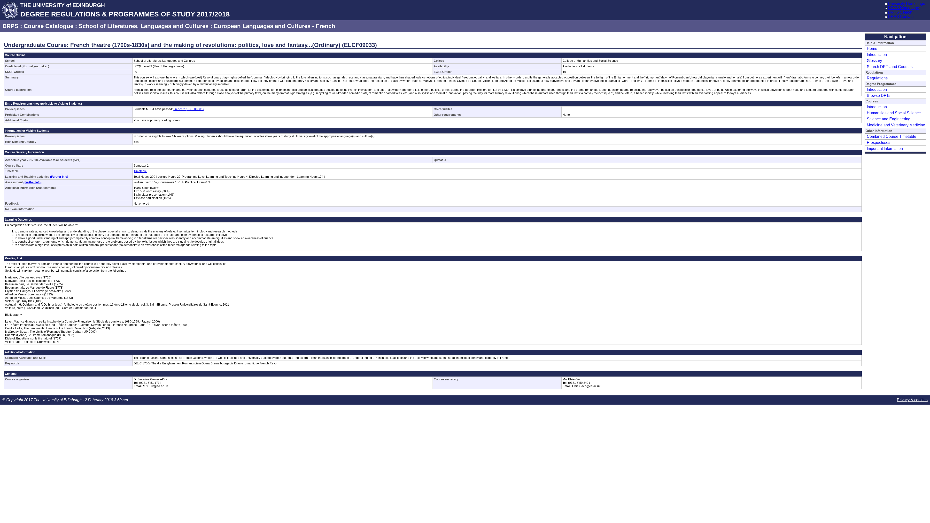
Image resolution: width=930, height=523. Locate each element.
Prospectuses (878, 142)
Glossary (874, 61)
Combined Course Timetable (891, 136)
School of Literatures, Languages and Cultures (144, 26)
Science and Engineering (888, 119)
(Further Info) (59, 176)
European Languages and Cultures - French (274, 26)
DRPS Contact (900, 17)
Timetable (140, 171)
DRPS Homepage (903, 8)
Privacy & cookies (912, 400)
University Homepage (906, 3)
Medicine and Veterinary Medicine (896, 125)
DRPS (10, 26)
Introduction (877, 55)
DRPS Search (900, 12)
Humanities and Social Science (894, 113)
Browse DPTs (878, 95)
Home (872, 48)
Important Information (885, 148)
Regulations (877, 78)
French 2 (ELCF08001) (188, 109)
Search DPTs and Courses (890, 67)
